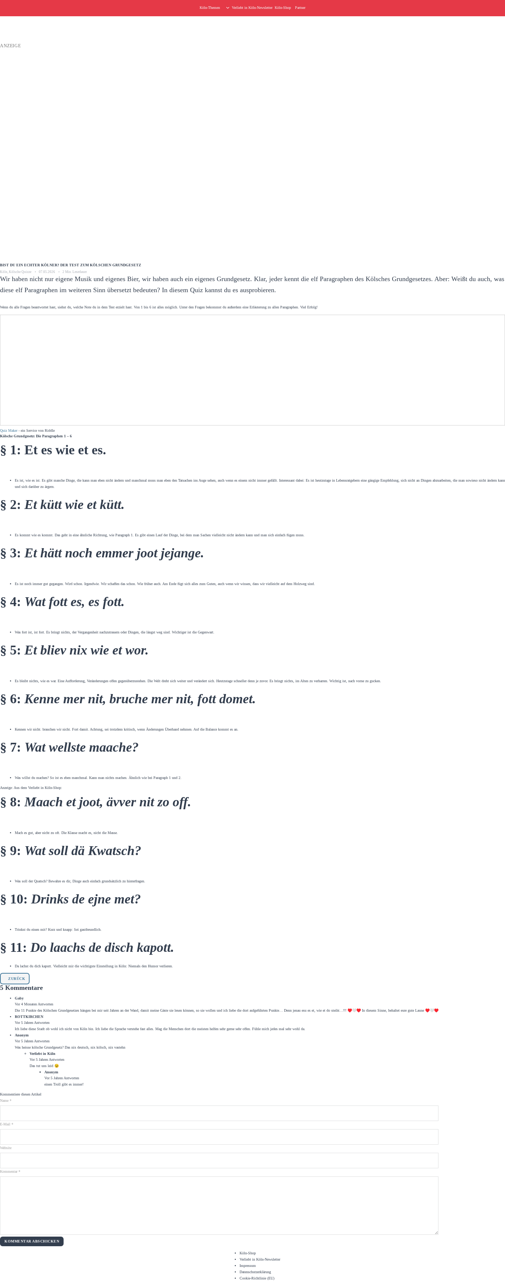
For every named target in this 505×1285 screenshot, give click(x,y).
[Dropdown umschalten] (228, 8)
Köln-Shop (248, 1253)
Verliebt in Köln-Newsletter (252, 8)
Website (5, 1148)
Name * (5, 1100)
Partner (300, 8)
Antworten (45, 1004)
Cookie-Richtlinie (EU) (257, 1278)
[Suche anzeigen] (501, 8)
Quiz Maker (8, 430)
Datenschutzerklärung (255, 1272)
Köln (3, 272)
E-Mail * (6, 1124)
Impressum (248, 1266)
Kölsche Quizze (20, 272)
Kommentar (10, 1171)
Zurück (16, 979)
